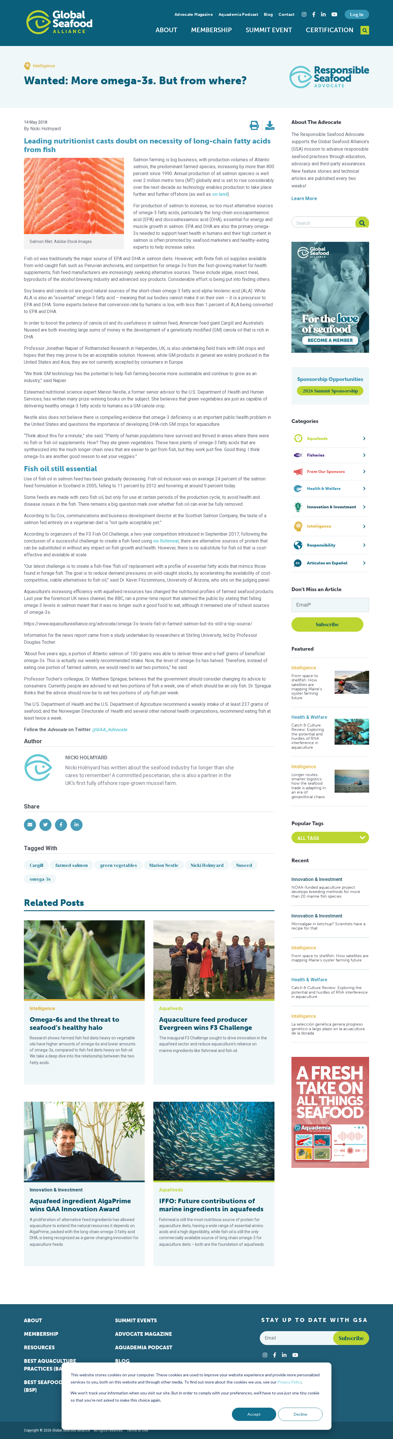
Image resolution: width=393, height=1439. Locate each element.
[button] (254, 126)
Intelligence (303, 667)
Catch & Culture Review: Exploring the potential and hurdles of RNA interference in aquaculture (307, 736)
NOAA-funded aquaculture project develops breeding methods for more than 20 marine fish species (325, 891)
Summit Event (269, 30)
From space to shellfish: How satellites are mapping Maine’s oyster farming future (306, 687)
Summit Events (136, 1320)
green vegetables (118, 865)
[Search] (362, 223)
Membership (211, 30)
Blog (268, 14)
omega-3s (40, 879)
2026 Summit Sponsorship (330, 391)
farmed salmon (72, 865)
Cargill (36, 865)
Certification (330, 30)
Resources (39, 1347)
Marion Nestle (163, 865)
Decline (300, 1414)
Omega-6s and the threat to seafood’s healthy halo (74, 1023)
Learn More (304, 198)
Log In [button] (356, 14)
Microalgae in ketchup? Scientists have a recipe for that (328, 926)
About (166, 30)
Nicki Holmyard (207, 865)
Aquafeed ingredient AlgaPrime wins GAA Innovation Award (80, 1205)
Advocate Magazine (194, 14)
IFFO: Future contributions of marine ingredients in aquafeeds (211, 1205)
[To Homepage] (59, 22)
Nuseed (244, 865)
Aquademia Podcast (238, 14)
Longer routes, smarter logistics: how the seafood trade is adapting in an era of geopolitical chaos (308, 786)
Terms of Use (137, 1430)
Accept (254, 1414)
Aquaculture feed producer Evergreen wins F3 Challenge (205, 1023)
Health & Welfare (309, 717)
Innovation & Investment (316, 879)
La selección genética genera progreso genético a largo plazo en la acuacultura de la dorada (328, 1028)
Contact (286, 14)
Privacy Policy (289, 1381)
